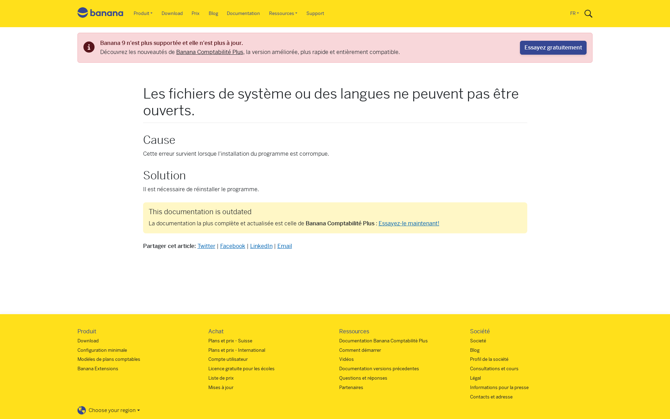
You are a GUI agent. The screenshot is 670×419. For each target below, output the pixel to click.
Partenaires (351, 387)
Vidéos (346, 359)
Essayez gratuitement (553, 47)
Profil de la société (489, 359)
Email (284, 246)
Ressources (281, 13)
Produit (141, 13)
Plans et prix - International (236, 350)
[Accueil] (100, 14)
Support (315, 13)
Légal (475, 378)
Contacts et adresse (491, 397)
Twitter (206, 246)
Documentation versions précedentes (379, 369)
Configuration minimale (102, 350)
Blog (213, 13)
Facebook (232, 246)
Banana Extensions (97, 369)
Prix (196, 13)
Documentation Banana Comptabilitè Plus (383, 341)
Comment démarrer (360, 350)
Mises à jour (220, 387)
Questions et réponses (363, 378)
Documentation (243, 13)
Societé (478, 341)
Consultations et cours (494, 369)
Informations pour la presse (499, 387)
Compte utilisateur (228, 359)
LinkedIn (261, 246)
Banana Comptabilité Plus (209, 52)
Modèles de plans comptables (108, 359)
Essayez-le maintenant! (409, 223)
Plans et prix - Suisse (230, 341)
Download (172, 13)
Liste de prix (221, 378)
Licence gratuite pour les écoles (241, 369)
